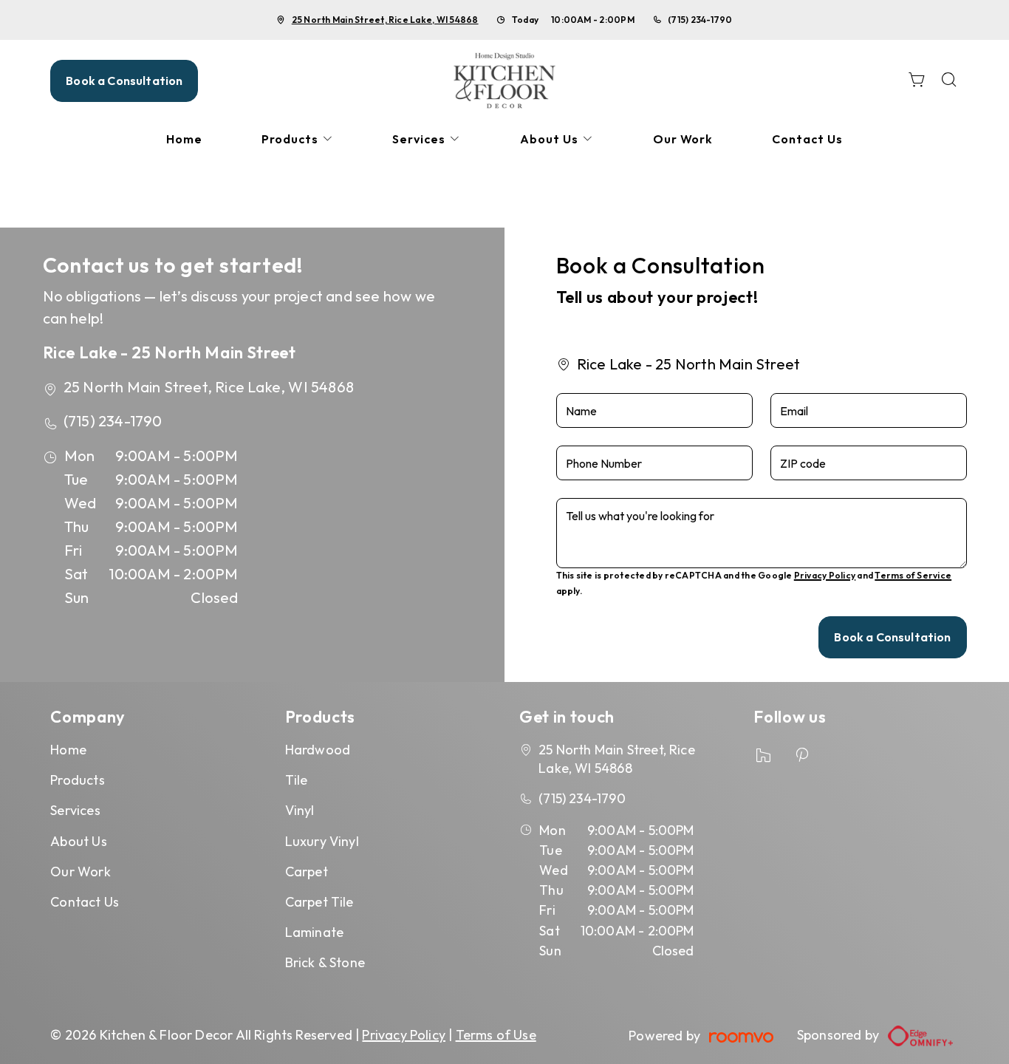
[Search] (949, 81)
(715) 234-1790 (700, 19)
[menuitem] (184, 139)
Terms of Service (913, 575)
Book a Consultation (124, 80)
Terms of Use (496, 1034)
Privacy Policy (824, 575)
